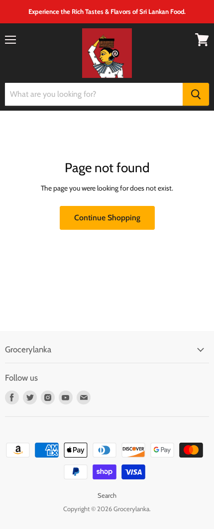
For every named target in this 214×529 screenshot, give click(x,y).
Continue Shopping (107, 217)
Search (107, 495)
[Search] (196, 94)
